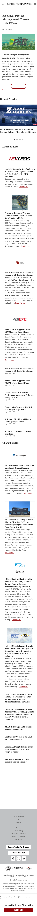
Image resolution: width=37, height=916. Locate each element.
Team (18, 819)
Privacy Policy (18, 831)
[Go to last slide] (3, 120)
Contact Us (18, 839)
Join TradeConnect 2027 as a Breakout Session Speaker (17, 760)
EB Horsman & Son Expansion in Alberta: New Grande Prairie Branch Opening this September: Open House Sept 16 (19, 523)
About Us (19, 814)
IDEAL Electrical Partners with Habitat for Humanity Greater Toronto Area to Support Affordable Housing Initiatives (18, 583)
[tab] (14, 139)
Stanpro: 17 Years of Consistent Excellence (18, 432)
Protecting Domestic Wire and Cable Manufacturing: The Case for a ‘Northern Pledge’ (18, 215)
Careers (18, 822)
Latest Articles (10, 146)
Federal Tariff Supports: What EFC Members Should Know (18, 330)
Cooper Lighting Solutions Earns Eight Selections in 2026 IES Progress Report (19, 749)
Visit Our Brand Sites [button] (18, 853)
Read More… (23, 187)
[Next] (33, 120)
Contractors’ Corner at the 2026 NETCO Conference (18, 738)
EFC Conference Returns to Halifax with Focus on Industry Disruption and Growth (18, 130)
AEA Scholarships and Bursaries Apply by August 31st (18, 727)
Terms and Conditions (19, 833)
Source (5, 90)
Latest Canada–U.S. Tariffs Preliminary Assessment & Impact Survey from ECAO (19, 395)
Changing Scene (10, 443)
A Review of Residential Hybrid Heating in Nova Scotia (18, 420)
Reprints (18, 828)
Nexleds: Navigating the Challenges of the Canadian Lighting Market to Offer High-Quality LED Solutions (20, 173)
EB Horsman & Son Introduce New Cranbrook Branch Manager (20, 466)
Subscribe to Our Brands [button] (18, 847)
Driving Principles (18, 816)
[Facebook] (13, 858)
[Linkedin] (24, 858)
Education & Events (8, 12)
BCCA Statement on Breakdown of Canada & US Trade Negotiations (19, 273)
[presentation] (18, 115)
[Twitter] (18, 858)
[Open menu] (35, 4)
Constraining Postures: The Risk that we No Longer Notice (18, 408)
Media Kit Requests (18, 836)
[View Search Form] (2, 4)
